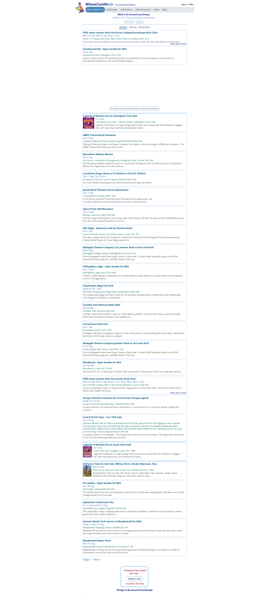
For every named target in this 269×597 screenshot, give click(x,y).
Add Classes (127, 9)
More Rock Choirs (178, 44)
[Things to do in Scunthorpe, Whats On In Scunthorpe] (99, 4)
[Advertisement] (134, 85)
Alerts (156, 9)
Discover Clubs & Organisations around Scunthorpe (134, 108)
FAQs (191, 4)
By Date (139, 22)
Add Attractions (143, 9)
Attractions (144, 27)
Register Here (134, 578)
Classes (133, 27)
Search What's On (95, 9)
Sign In (184, 4)
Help (164, 9)
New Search (129, 22)
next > (97, 559)
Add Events (112, 9)
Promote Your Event (135, 572)
